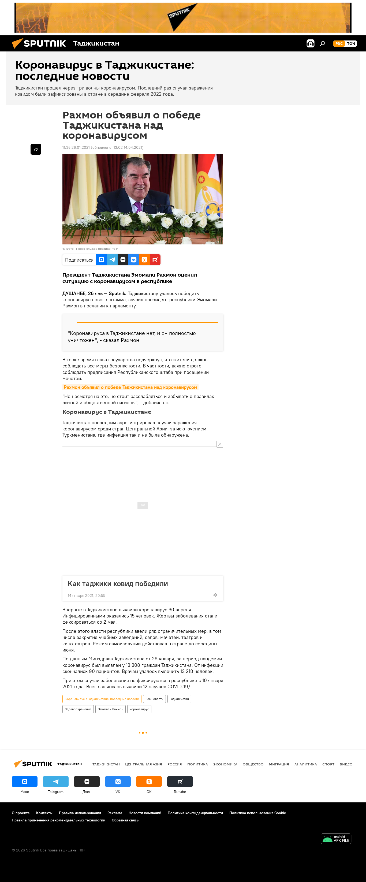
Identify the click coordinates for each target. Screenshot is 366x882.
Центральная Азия (143, 764)
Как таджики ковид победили (118, 583)
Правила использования (80, 812)
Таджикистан (179, 699)
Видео (346, 764)
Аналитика (305, 764)
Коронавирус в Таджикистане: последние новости (102, 699)
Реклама (114, 812)
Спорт (328, 764)
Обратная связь (125, 820)
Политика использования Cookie (257, 812)
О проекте (21, 812)
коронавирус (139, 709)
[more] (215, 595)
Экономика (225, 764)
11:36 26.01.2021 (76, 147)
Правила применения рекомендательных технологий (58, 820)
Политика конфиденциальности (195, 812)
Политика (197, 764)
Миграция (279, 764)
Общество (253, 764)
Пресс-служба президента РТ (98, 249)
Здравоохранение (78, 709)
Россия (174, 764)
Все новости (154, 699)
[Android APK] (336, 839)
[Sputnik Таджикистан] (41, 50)
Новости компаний (145, 812)
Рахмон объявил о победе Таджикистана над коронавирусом (130, 387)
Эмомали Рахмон (110, 709)
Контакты (44, 812)
